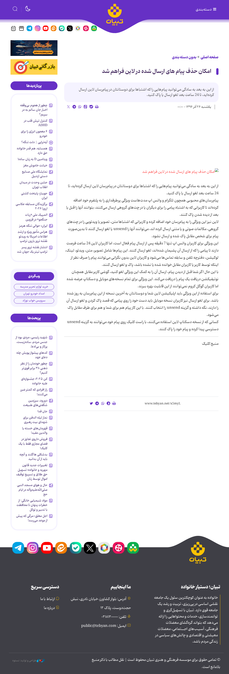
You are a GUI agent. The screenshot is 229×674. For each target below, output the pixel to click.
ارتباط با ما (47, 599)
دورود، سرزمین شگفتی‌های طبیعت (35, 403)
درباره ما (49, 608)
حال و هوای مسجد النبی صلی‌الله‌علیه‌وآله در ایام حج (32, 490)
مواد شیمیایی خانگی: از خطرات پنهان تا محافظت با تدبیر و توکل (32, 505)
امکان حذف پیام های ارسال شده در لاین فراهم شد (156, 71)
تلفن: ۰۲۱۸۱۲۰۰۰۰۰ (114, 617)
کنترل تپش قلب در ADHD (35, 123)
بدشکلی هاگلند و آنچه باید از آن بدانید (33, 456)
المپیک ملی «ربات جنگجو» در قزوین (36, 217)
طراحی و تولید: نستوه (24, 661)
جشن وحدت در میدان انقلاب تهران (33, 184)
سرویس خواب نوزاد (34, 300)
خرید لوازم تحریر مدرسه (34, 286)
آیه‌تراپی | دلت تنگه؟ (34, 142)
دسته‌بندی (204, 10)
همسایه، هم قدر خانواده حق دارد (32, 150)
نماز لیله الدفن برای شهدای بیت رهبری (35, 420)
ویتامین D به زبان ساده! (32, 159)
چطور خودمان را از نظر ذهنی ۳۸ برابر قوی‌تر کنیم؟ (34, 368)
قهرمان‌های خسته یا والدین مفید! (34, 430)
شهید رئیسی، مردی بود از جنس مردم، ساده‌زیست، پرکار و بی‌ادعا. (31, 342)
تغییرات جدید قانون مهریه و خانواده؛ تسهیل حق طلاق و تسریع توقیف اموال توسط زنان (31, 472)
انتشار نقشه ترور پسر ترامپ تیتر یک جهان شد (32, 249)
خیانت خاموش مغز (35, 165)
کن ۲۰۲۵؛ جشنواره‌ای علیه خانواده (34, 381)
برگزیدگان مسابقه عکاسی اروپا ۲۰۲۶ (31, 206)
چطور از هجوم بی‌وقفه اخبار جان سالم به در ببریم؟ (33, 110)
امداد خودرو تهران (34, 293)
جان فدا (42, 411)
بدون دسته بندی (184, 57)
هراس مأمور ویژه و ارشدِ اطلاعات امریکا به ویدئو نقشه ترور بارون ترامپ (32, 236)
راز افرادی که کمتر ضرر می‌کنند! (33, 392)
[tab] (34, 85)
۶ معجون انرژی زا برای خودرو (34, 133)
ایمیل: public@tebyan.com (103, 626)
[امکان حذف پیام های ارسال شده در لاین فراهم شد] (180, 172)
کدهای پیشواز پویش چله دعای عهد (31, 355)
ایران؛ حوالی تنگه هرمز (33, 225)
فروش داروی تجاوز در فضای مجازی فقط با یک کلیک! (32, 444)
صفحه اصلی (209, 57)
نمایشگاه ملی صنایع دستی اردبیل (34, 174)
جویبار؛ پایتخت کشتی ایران (34, 195)
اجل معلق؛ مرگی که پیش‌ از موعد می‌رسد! (31, 518)
